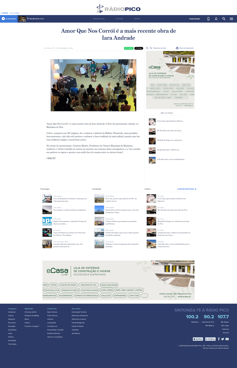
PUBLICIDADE (194, 19)
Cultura (11, 316)
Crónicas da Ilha (30, 312)
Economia (11, 323)
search (224, 19)
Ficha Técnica (52, 316)
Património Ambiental (80, 316)
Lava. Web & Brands (221, 348)
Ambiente (11, 312)
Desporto (11, 319)
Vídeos (27, 323)
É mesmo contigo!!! (32, 326)
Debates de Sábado (32, 316)
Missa (27, 319)
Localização (51, 323)
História (50, 319)
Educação (11, 326)
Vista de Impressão (185, 48)
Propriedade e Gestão (55, 330)
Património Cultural (79, 319)
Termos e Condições (55, 337)
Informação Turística (79, 312)
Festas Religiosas (78, 323)
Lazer (10, 333)
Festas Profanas (78, 326)
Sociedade (12, 340)
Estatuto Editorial (53, 333)
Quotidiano (12, 330)
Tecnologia (12, 344)
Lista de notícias (187, 189)
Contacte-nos (52, 326)
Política (11, 337)
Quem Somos (52, 312)
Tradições (75, 330)
